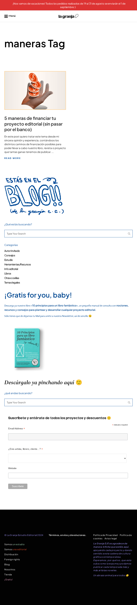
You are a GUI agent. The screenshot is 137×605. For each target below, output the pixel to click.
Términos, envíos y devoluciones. (68, 535)
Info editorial (11, 268)
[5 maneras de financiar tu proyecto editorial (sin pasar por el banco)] (35, 90)
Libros (7, 273)
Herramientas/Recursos (17, 264)
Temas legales (12, 282)
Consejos (9, 255)
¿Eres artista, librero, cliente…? (25, 449)
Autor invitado (12, 250)
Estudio (8, 259)
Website (12, 468)
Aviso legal (111, 538)
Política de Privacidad (105, 535)
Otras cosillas (11, 277)
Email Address (16, 428)
